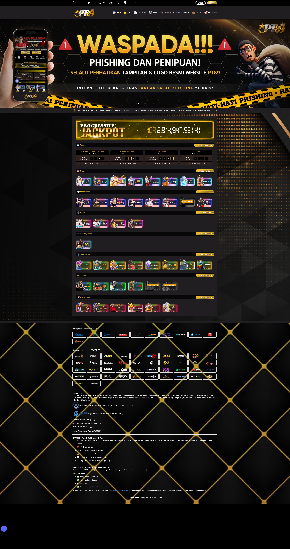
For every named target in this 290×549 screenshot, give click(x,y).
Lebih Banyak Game (205, 171)
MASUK (200, 3)
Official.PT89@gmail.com (122, 490)
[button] (22, 63)
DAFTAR (212, 3)
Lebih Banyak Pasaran (204, 145)
